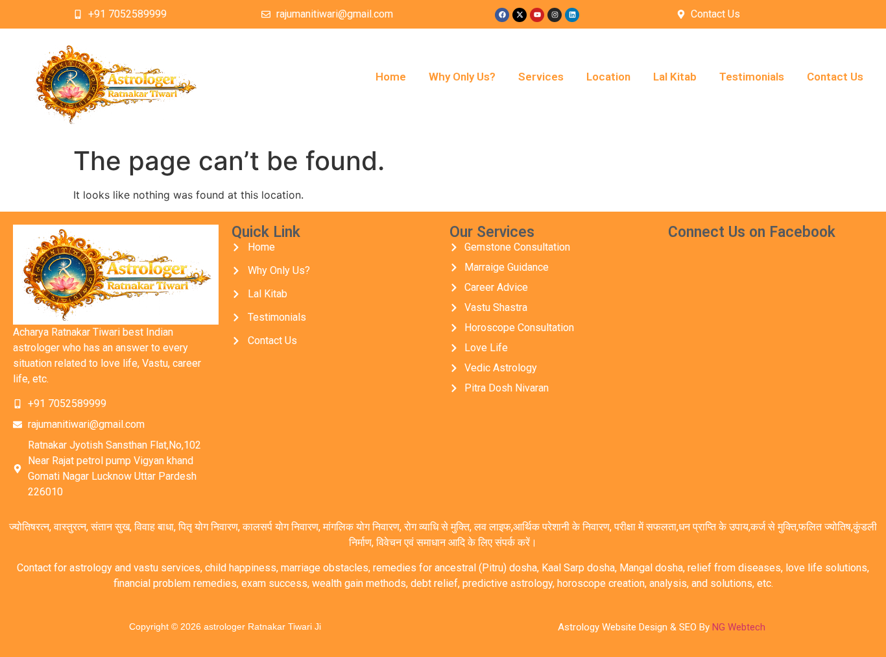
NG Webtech (738, 627)
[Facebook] (502, 15)
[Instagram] (554, 15)
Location (608, 76)
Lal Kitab (675, 76)
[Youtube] (537, 15)
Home (391, 76)
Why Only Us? (462, 76)
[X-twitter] (519, 15)
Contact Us (835, 76)
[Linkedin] (572, 15)
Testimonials (751, 76)
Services (541, 76)
